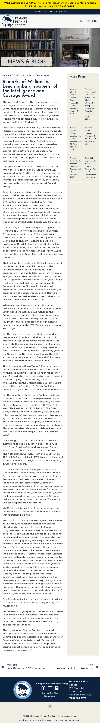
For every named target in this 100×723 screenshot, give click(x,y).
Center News (42, 75)
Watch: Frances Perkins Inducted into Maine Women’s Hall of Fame (75, 136)
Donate (39, 12)
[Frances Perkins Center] (14, 21)
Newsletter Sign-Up (55, 12)
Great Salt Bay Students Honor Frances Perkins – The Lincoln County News (90, 166)
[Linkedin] (50, 688)
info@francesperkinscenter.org (52, 683)
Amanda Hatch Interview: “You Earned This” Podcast (90, 133)
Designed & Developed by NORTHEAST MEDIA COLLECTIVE (50, 720)
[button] (81, 21)
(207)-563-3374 (77, 698)
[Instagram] (56, 688)
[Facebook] (43, 688)
